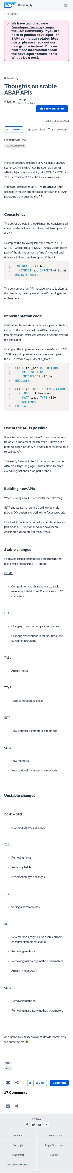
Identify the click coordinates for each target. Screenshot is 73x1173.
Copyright (18, 1145)
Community (25, 5)
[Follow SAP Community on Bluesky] (33, 1124)
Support (55, 1154)
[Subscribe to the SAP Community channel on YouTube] (39, 1124)
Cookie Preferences (18, 1164)
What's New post (25, 57)
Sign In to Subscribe (52, 108)
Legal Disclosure (54, 1145)
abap (8, 1068)
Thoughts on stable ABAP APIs (30, 89)
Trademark (18, 1154)
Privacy (18, 1135)
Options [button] (38, 115)
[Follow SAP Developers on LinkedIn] (46, 1124)
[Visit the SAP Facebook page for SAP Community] (27, 1124)
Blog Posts (12, 14)
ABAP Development (15, 146)
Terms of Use (54, 1135)
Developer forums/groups (33, 27)
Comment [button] (59, 1082)
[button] (7, 130)
